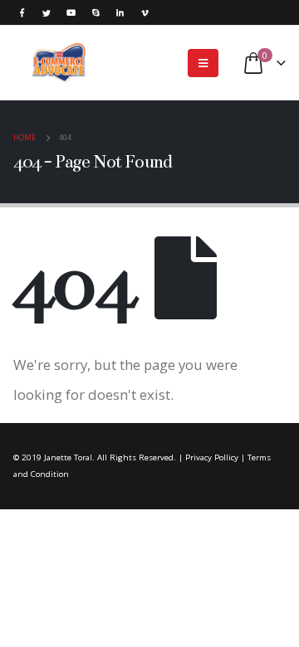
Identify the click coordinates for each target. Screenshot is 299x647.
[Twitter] (46, 12)
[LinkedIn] (120, 12)
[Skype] (95, 12)
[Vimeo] (144, 12)
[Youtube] (71, 12)
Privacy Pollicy (211, 457)
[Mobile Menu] (203, 63)
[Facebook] (22, 12)
